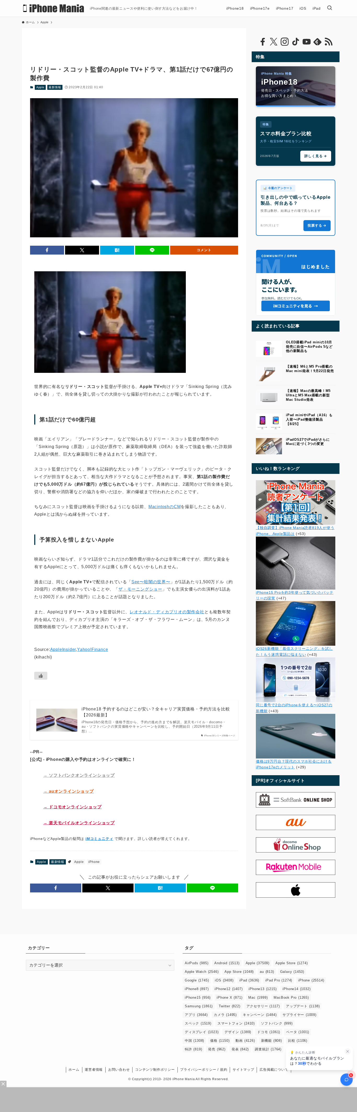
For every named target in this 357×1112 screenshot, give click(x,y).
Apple (40, 87)
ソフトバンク (277, 1023)
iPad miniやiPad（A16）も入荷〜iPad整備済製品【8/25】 (309, 419)
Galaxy (292, 972)
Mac (258, 997)
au (267, 972)
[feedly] (317, 41)
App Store (239, 972)
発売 (216, 1049)
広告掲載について (274, 1070)
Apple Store (291, 963)
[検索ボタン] (329, 8)
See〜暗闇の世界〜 (150, 582)
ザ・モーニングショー (140, 589)
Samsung (199, 1006)
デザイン (237, 1032)
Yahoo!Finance (92, 649)
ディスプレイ (201, 1032)
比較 (297, 1041)
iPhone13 (263, 989)
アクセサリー (263, 1006)
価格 (219, 1041)
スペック (198, 1023)
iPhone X (229, 997)
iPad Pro (278, 980)
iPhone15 (198, 997)
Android (226, 963)
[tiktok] (295, 41)
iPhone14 (296, 989)
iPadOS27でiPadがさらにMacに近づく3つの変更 (308, 442)
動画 (245, 1041)
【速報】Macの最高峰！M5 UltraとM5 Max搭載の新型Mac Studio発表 (308, 395)
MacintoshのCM (164, 506)
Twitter (229, 1006)
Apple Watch (201, 972)
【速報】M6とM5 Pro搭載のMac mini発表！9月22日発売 (310, 368)
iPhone (94, 862)
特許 (193, 1049)
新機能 (271, 1041)
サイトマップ (243, 1070)
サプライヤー (299, 1015)
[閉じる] (347, 1051)
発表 (240, 1049)
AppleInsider (63, 649)
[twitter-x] (273, 41)
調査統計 (268, 1049)
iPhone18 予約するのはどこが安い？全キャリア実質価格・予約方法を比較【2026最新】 (156, 712)
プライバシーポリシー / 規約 (203, 1070)
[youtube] (306, 41)
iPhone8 (197, 989)
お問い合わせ (119, 1070)
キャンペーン (260, 1015)
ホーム (73, 1070)
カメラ (225, 1015)
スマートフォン (236, 1023)
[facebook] (262, 41)
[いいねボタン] (40, 676)
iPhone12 (229, 989)
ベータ (297, 1032)
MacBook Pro (291, 997)
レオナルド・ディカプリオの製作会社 (167, 612)
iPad (249, 980)
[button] (47, 250)
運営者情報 (94, 1070)
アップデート (303, 1006)
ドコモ (268, 1032)
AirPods (196, 963)
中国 (194, 1041)
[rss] (328, 41)
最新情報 (55, 87)
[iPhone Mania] (54, 8)
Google (197, 980)
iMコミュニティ (99, 839)
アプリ (196, 1015)
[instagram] (284, 41)
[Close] (3, 1084)
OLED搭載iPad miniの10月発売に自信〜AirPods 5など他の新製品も (309, 346)
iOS (224, 980)
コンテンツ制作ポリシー (155, 1070)
